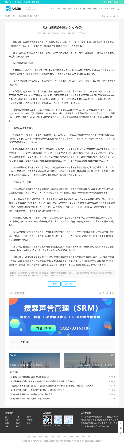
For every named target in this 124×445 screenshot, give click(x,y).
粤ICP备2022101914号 (47, 441)
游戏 (95, 9)
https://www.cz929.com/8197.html (52, 275)
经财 (46, 437)
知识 (77, 437)
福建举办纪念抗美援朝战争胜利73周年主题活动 (30, 377)
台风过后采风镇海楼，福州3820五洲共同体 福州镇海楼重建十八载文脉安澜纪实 (43, 381)
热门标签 (18, 2)
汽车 (95, 437)
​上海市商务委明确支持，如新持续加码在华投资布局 (31, 394)
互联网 (82, 9)
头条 (58, 9)
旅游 (52, 437)
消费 (106, 9)
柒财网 (7, 16)
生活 (112, 9)
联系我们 (35, 2)
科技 (64, 9)
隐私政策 (27, 2)
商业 (70, 9)
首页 (52, 9)
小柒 (44, 33)
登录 (103, 2)
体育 (100, 9)
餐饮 (89, 437)
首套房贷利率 (19, 293)
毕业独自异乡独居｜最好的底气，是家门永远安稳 (30, 399)
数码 (89, 9)
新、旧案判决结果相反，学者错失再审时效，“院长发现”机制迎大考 (37, 390)
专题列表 (7, 2)
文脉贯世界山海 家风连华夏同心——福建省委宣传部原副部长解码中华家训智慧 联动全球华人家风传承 (52, 386)
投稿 (116, 2)
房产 (76, 9)
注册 (109, 2)
